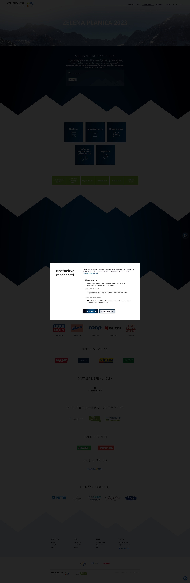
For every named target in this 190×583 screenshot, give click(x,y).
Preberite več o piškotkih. (90, 273)
